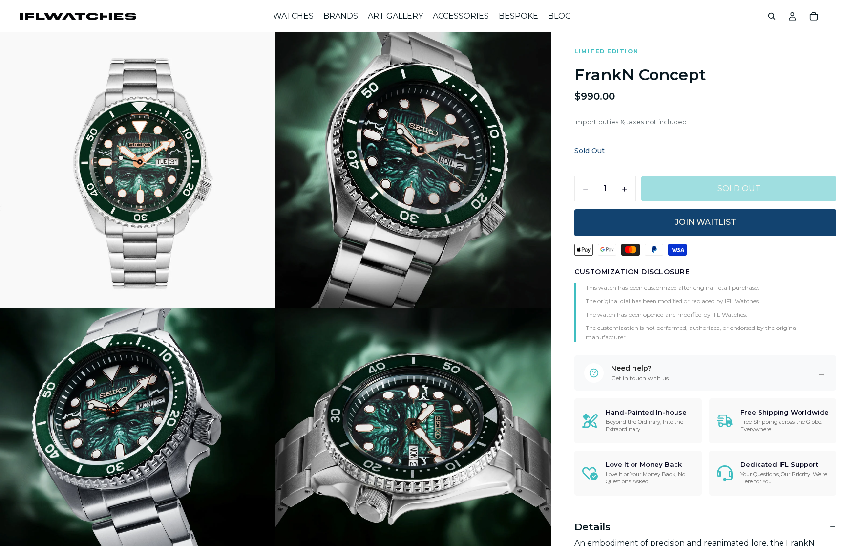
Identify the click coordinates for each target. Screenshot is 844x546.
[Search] (771, 16)
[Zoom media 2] (413, 170)
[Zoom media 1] (137, 170)
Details (592, 527)
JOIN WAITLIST (705, 222)
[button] (705, 373)
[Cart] (813, 16)
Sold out (738, 188)
